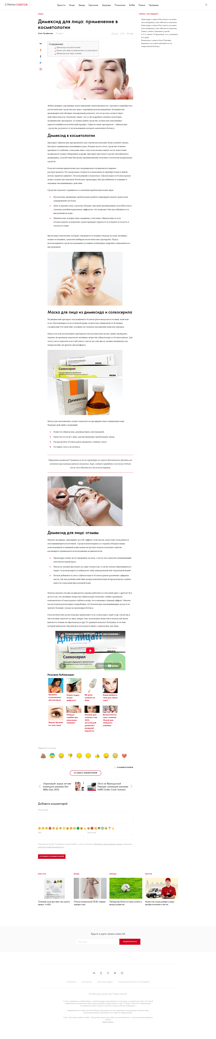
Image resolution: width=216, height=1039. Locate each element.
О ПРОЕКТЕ (71, 982)
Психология (120, 5)
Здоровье (106, 5)
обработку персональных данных (108, 844)
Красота (61, 5)
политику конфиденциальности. (51, 847)
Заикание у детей (162, 31)
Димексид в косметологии (68, 47)
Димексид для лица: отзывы (69, 53)
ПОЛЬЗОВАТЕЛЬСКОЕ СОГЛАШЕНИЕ (134, 982)
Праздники (154, 5)
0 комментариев (125, 767)
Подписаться (130, 942)
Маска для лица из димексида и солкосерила (77, 50)
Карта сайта (108, 1022)
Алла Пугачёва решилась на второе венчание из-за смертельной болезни (156, 43)
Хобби (132, 5)
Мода (72, 5)
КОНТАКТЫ (87, 982)
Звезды (81, 5)
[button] (40, 786)
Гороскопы (93, 5)
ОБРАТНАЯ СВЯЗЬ (105, 982)
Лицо (41, 14)
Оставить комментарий (85, 773)
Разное (142, 5)
